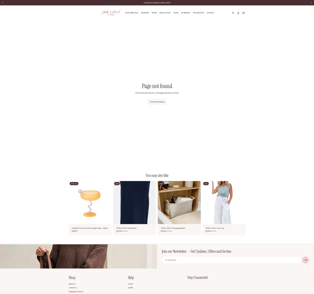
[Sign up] (305, 260)
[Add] (197, 220)
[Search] (233, 13)
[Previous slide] (2, 2)
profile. (130, 288)
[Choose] (152, 220)
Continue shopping (157, 102)
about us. (72, 284)
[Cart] (243, 13)
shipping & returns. (76, 291)
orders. (131, 284)
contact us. (73, 288)
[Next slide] (311, 2)
